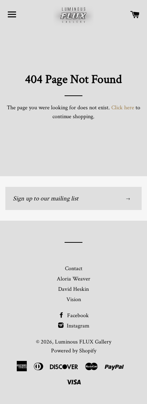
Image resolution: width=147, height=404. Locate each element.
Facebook (77, 315)
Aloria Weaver (73, 279)
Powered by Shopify (73, 351)
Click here (122, 107)
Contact (73, 268)
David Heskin (73, 289)
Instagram (77, 326)
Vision (73, 299)
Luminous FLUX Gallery (83, 342)
